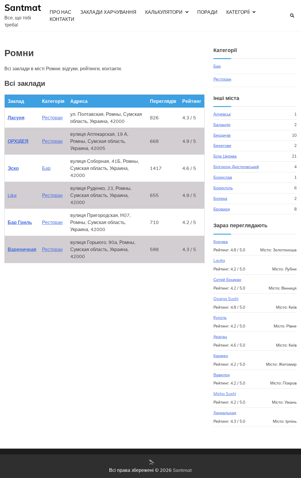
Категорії (238, 12)
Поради (207, 12)
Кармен (220, 355)
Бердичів (221, 135)
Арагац (220, 336)
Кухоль (220, 317)
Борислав (222, 177)
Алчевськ (222, 113)
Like (12, 195)
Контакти (62, 19)
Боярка (220, 198)
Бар (46, 168)
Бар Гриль (20, 222)
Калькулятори (164, 12)
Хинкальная (224, 412)
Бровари (221, 208)
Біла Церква (225, 155)
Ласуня (16, 118)
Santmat (22, 7)
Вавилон (221, 374)
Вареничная (22, 249)
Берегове (222, 145)
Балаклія (221, 124)
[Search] (292, 15)
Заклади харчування (108, 12)
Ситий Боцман (227, 279)
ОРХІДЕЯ (18, 141)
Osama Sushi (225, 298)
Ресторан (52, 118)
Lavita (219, 260)
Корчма (220, 241)
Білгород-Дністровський (236, 166)
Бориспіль (223, 187)
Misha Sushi (224, 393)
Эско (13, 168)
